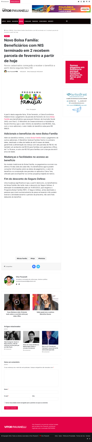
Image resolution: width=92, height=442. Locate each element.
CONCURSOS (43, 21)
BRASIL (21, 21)
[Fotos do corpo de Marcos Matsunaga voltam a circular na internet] (31, 337)
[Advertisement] (37, 79)
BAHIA (9, 21)
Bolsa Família (36, 138)
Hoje (33, 258)
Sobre (60, 436)
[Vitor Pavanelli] (15, 11)
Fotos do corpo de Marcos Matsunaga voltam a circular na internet (31, 346)
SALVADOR (15, 21)
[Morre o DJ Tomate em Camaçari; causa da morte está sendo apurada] (50, 337)
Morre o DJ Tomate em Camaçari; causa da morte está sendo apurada (50, 348)
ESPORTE (50, 21)
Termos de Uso (80, 436)
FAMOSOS (35, 21)
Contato (88, 436)
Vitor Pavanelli (11, 71)
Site (33, 396)
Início (6, 30)
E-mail (6, 396)
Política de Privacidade (69, 436)
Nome (6, 389)
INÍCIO (4, 21)
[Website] (17, 284)
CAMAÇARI (28, 21)
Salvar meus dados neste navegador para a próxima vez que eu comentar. (27, 402)
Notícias (42, 258)
